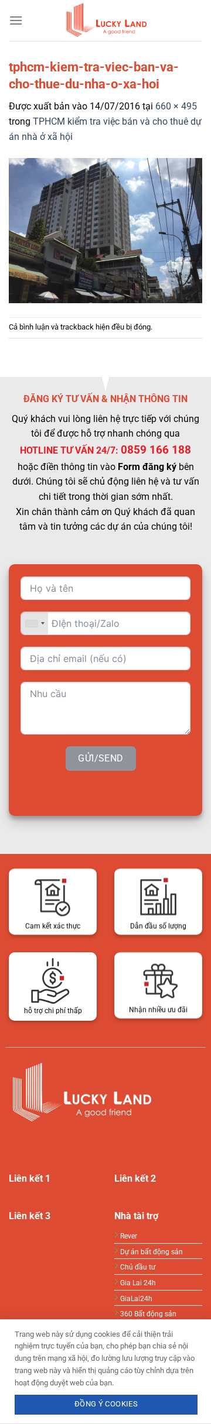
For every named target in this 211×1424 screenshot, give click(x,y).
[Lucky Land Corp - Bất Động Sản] (105, 20)
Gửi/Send (101, 758)
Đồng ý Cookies (106, 1403)
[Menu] (16, 20)
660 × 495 (176, 106)
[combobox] (34, 623)
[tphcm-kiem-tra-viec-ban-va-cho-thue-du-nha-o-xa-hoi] (105, 229)
